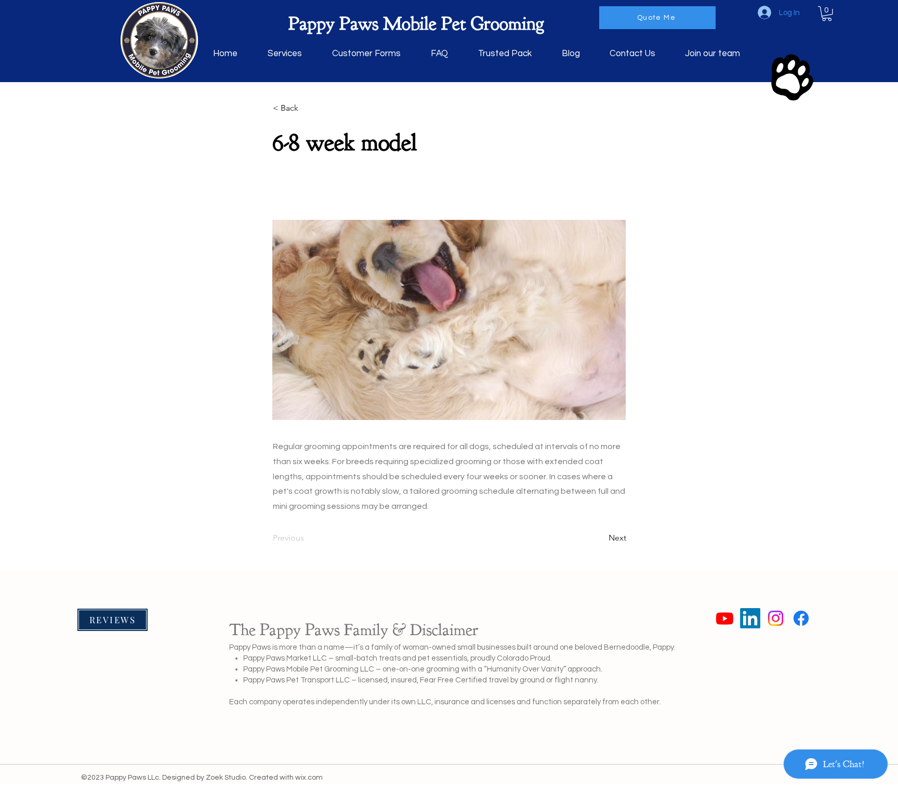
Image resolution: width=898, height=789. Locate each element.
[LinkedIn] (750, 618)
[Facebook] (801, 618)
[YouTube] (725, 618)
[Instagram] (775, 618)
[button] (827, 13)
